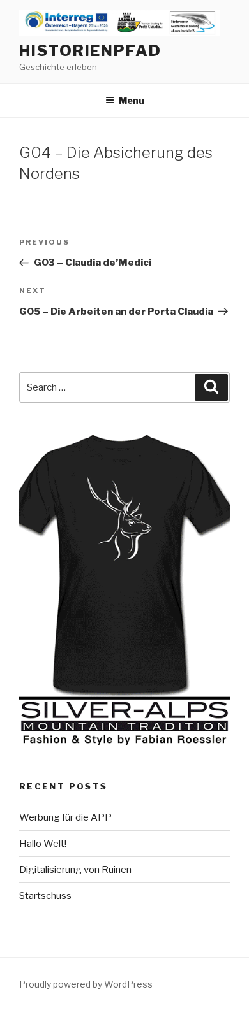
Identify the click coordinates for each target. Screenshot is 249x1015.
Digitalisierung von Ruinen (75, 869)
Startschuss (45, 896)
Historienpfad (90, 50)
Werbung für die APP (65, 817)
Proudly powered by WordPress (86, 984)
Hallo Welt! (42, 843)
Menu (131, 100)
